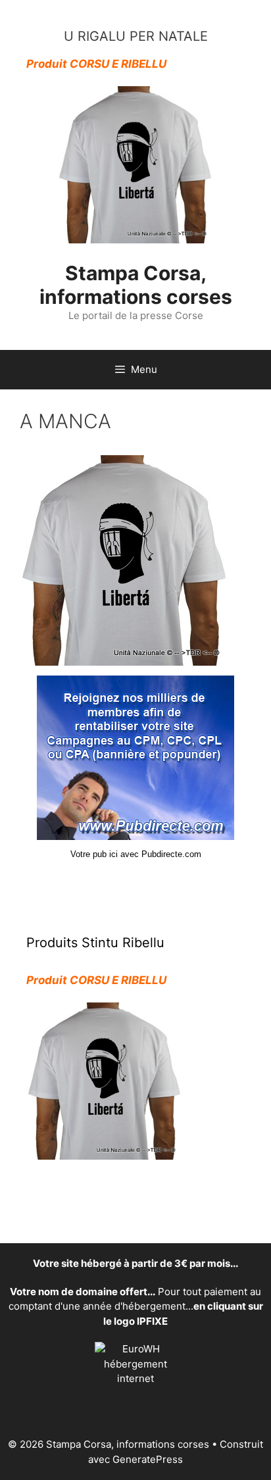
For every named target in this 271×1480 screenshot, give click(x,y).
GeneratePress (147, 1459)
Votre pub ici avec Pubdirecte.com (135, 854)
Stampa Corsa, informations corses (135, 284)
